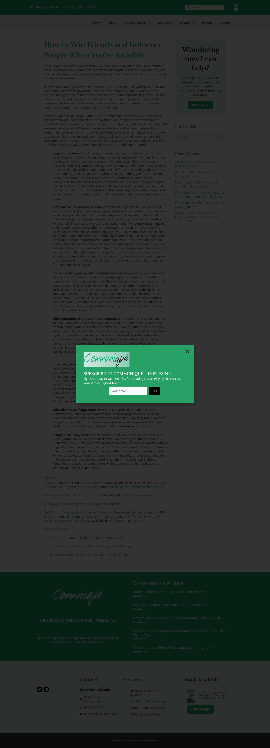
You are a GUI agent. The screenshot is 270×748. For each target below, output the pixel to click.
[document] (135, 374)
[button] (187, 351)
